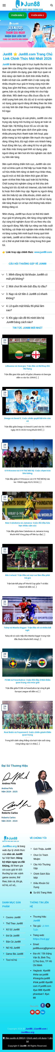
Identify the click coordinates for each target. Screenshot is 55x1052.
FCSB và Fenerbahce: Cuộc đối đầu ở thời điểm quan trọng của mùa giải (27, 681)
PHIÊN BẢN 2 (37, 15)
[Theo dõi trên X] (48, 1005)
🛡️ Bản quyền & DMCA (13, 1038)
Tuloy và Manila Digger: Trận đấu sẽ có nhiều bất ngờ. (27, 629)
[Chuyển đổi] (3, 275)
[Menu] (4, 5)
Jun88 (5, 64)
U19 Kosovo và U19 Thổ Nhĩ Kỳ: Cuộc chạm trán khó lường (28, 471)
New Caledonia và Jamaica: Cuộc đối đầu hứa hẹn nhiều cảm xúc (27, 524)
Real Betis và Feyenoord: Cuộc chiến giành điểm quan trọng (27, 733)
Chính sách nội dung (37, 1038)
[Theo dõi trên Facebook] (42, 1005)
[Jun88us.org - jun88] (27, 5)
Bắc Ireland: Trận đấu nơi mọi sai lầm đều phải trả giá (27, 576)
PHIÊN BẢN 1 (17, 15)
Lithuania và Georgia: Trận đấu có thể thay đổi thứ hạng (27, 367)
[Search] (51, 5)
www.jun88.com (43, 252)
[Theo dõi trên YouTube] (37, 1012)
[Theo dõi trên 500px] (42, 1012)
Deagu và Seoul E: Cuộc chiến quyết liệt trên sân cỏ (27, 419)
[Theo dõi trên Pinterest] (32, 1012)
